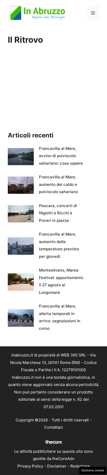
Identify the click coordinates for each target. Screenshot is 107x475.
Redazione (80, 466)
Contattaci (53, 427)
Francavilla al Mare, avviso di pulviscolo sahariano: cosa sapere (61, 156)
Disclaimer (56, 466)
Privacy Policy (30, 466)
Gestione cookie (92, 470)
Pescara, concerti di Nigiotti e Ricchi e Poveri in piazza (58, 213)
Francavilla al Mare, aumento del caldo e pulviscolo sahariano (58, 184)
